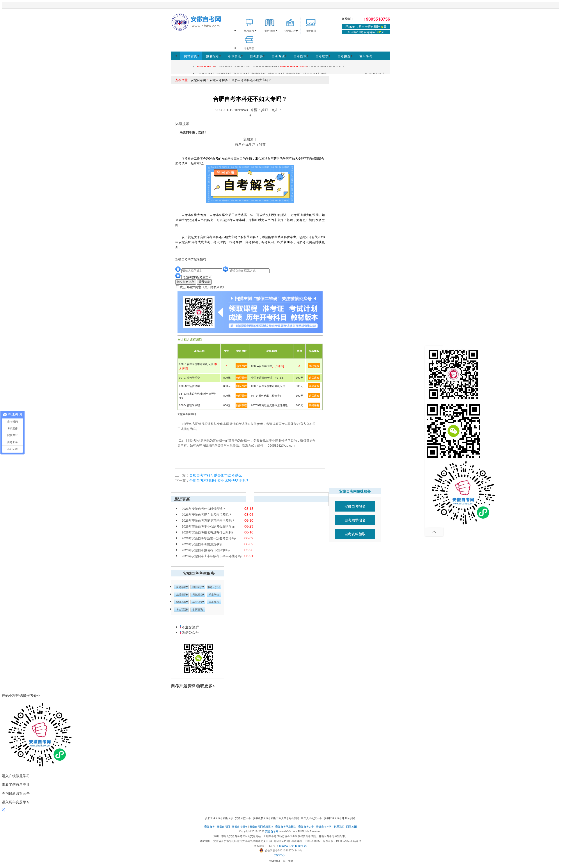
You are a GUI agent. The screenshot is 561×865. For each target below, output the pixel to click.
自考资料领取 (355, 533)
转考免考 (214, 602)
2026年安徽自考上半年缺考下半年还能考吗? (212, 556)
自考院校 (300, 56)
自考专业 (278, 56)
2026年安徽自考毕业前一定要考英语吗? (209, 538)
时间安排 (197, 587)
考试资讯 (234, 56)
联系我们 (339, 826)
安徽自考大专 (306, 826)
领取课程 (241, 366)
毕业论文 (197, 602)
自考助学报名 (355, 520)
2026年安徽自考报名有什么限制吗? (206, 550)
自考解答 (256, 56)
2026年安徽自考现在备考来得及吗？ (207, 514)
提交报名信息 (185, 282)
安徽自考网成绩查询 (261, 826)
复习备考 (366, 56)
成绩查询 (181, 594)
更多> (209, 685)
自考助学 (322, 56)
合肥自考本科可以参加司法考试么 (215, 475)
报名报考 (212, 56)
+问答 (261, 144)
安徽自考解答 (218, 80)
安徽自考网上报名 (285, 826)
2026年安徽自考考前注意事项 (202, 544)
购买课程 (241, 377)
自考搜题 (344, 56)
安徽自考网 (198, 80)
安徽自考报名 (355, 506)
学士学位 (214, 594)
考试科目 (197, 594)
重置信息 (204, 282)
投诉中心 (279, 855)
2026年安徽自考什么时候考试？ (203, 508)
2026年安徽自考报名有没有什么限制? (207, 532)
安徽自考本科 (324, 826)
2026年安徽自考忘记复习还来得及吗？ (208, 520)
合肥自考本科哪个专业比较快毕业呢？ (219, 480)
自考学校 (181, 587)
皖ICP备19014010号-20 (293, 845)
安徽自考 (209, 826)
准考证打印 (213, 587)
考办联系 (181, 609)
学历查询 (197, 609)
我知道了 (250, 139)
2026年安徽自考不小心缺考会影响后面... (209, 526)
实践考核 (181, 602)
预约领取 (314, 366)
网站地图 (351, 826)
